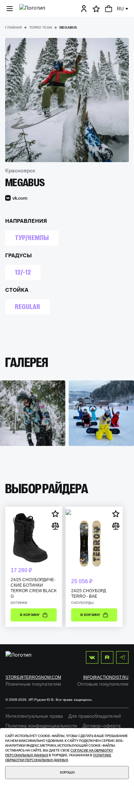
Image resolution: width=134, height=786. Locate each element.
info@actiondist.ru (106, 677)
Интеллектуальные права (34, 716)
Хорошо (67, 772)
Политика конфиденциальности (41, 725)
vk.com (19, 198)
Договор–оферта (101, 725)
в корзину (30, 615)
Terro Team (40, 27)
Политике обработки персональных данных (58, 757)
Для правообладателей (94, 716)
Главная (13, 27)
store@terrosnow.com (33, 677)
